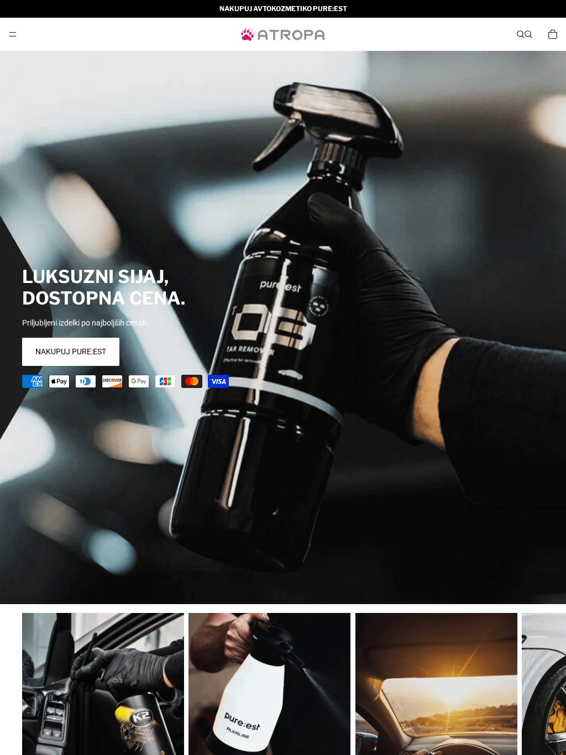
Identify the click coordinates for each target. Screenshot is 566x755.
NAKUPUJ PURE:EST (70, 351)
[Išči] (521, 34)
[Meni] (12, 34)
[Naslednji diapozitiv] (530, 714)
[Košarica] (553, 34)
